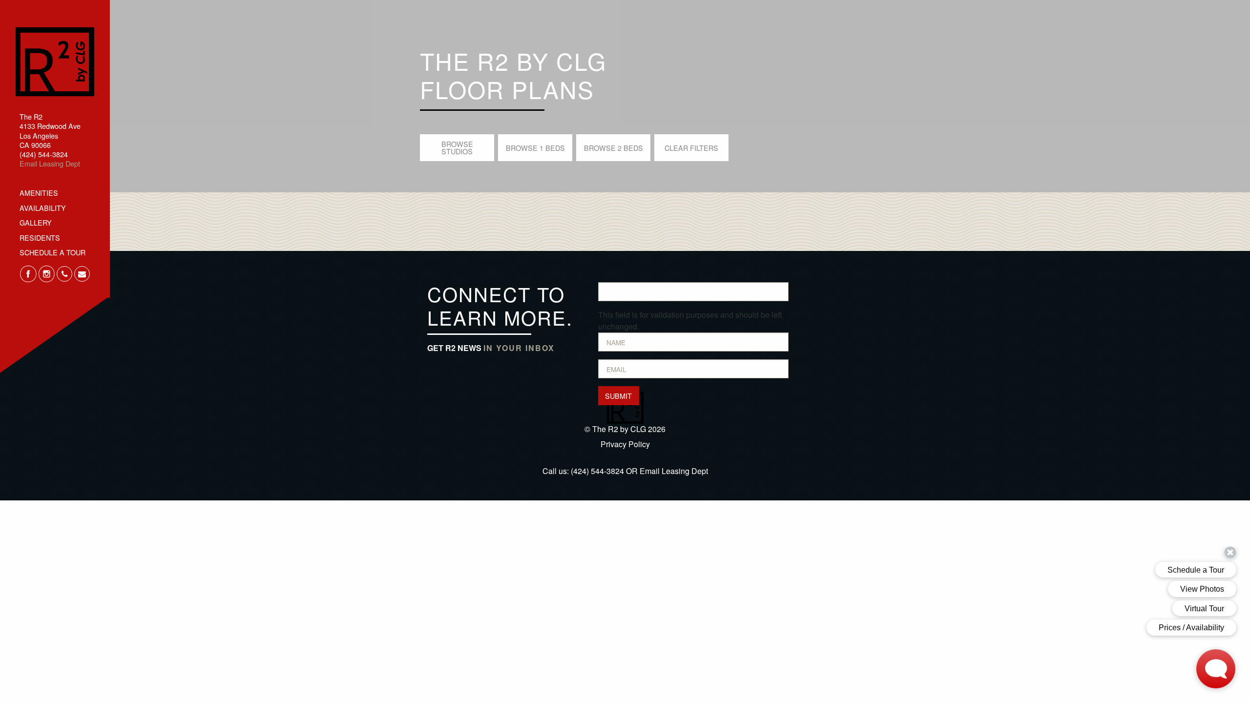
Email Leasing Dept (50, 163)
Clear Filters (691, 148)
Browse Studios (457, 147)
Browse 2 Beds (613, 148)
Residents (40, 237)
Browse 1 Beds (535, 148)
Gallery (36, 222)
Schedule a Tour (52, 252)
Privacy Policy (625, 444)
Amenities (39, 192)
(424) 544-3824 (597, 470)
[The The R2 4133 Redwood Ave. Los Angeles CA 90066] (55, 60)
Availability (43, 208)
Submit (618, 396)
